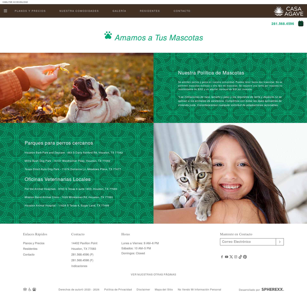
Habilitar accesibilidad (15, 2)
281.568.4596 (283, 23)
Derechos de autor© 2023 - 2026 (79, 289)
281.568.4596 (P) (82, 254)
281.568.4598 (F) (82, 260)
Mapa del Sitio (164, 289)
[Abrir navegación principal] (5, 10)
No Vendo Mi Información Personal (199, 289)
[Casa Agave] (288, 8)
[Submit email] (280, 241)
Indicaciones (79, 266)
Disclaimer (143, 289)
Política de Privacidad (118, 289)
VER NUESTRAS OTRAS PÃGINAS (153, 274)
